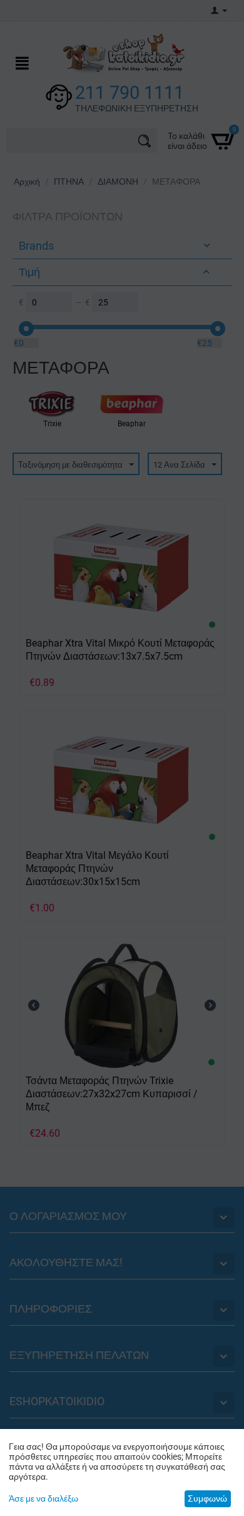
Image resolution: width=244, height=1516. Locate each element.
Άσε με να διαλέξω (43, 1498)
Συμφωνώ (207, 1498)
